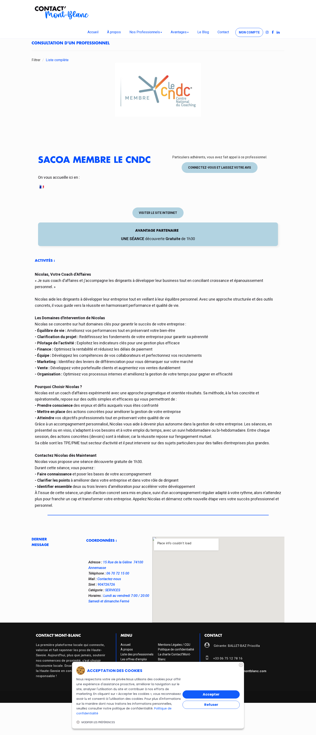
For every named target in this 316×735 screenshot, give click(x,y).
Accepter (211, 694)
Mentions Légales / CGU (174, 644)
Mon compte (249, 32)
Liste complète (57, 60)
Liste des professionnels (137, 654)
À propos (114, 32)
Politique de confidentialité (176, 649)
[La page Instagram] (267, 32)
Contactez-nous (109, 579)
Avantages (179, 32)
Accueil (92, 32)
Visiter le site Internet (158, 213)
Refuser (211, 704)
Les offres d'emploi (134, 659)
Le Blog (203, 32)
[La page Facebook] (272, 32)
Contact (223, 32)
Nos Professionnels (144, 32)
